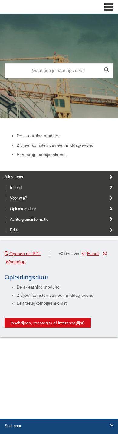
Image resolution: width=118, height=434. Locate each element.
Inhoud (16, 187)
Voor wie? (18, 198)
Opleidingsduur (23, 209)
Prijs (14, 230)
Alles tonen (14, 177)
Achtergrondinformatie (29, 219)
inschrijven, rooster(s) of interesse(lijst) (48, 322)
